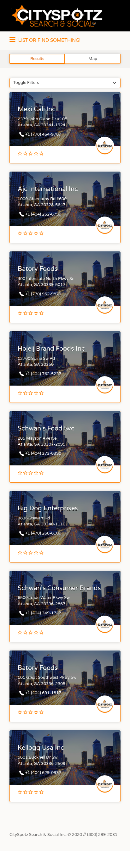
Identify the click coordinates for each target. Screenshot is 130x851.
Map (92, 58)
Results (37, 58)
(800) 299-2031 (102, 834)
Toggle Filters (26, 82)
